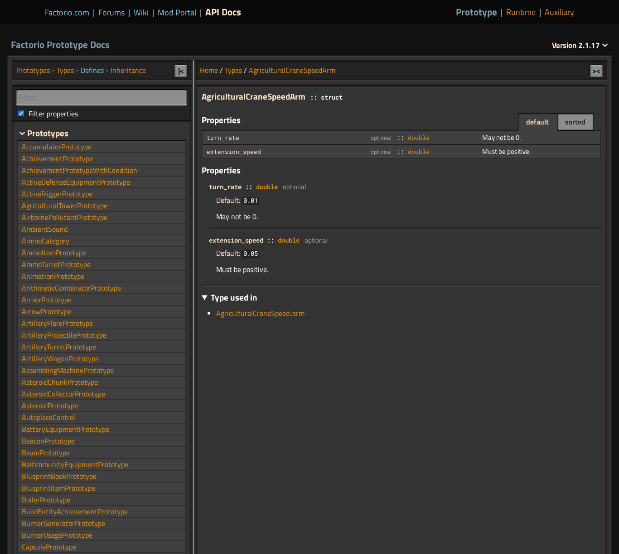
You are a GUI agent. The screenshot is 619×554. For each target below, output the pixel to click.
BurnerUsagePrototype (57, 535)
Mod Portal (177, 12)
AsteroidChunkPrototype (60, 382)
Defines (92, 70)
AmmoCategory (45, 240)
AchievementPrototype (57, 158)
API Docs (223, 12)
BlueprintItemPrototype (58, 487)
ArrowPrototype (46, 311)
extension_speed (234, 152)
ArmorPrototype (47, 299)
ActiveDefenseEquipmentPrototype (76, 182)
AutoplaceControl (48, 417)
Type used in (234, 297)
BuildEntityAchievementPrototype (75, 511)
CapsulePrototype (49, 546)
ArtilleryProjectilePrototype (64, 335)
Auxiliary (559, 12)
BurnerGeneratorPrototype (63, 523)
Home (209, 70)
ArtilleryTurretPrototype (59, 346)
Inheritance (128, 70)
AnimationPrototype (53, 276)
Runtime (521, 12)
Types (233, 70)
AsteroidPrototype (50, 405)
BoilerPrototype (46, 499)
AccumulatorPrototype (57, 146)
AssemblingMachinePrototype (68, 370)
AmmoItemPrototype (54, 252)
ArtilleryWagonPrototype (60, 358)
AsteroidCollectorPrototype (63, 393)
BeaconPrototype (48, 440)
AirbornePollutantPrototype (64, 217)
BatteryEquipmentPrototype (65, 429)
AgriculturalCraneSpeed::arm (260, 313)
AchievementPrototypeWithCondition (79, 170)
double (419, 138)
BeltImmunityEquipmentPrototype (75, 464)
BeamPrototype (46, 452)
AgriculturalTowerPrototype (64, 205)
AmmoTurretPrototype (56, 264)
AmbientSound (45, 229)
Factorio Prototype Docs (60, 44)
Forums (111, 12)
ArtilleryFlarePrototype (57, 323)
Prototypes (33, 70)
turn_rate (223, 138)
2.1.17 (577, 45)
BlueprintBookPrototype (59, 476)
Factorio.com (67, 12)
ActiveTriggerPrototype (57, 193)
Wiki (141, 12)
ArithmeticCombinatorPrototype (71, 287)
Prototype (476, 12)
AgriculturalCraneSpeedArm (292, 70)
